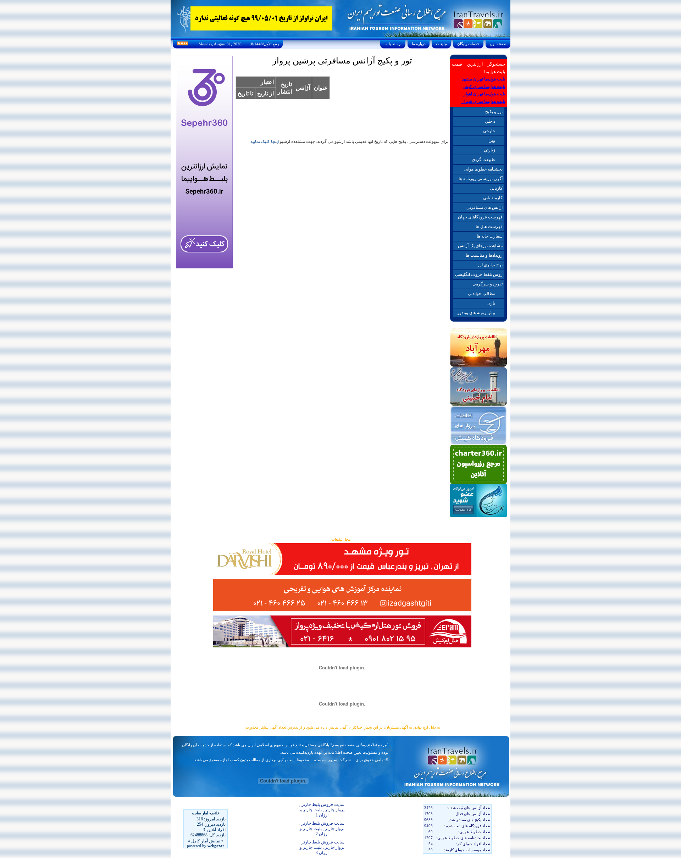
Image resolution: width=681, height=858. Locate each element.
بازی (491, 303)
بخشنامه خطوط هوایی (483, 169)
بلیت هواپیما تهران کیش (484, 86)
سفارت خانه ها (490, 236)
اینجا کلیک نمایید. (264, 141)
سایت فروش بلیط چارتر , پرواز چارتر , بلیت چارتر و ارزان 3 (321, 847)
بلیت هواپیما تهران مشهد (483, 79)
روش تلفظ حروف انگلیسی (479, 274)
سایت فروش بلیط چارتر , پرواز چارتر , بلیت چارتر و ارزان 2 (321, 828)
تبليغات (441, 43)
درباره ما (419, 43)
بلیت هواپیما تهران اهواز (484, 93)
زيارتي (489, 149)
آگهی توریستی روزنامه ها (481, 178)
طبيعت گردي (483, 159)
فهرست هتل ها (489, 226)
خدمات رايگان (468, 43)
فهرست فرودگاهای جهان (480, 216)
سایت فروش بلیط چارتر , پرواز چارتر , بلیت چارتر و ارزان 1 (321, 810)
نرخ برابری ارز (490, 264)
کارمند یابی (493, 197)
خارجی (489, 130)
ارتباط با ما (393, 43)
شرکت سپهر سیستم (332, 759)
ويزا (491, 140)
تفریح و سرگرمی (487, 284)
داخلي (490, 121)
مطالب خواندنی (481, 293)
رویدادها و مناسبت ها (484, 255)
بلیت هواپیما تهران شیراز (483, 101)
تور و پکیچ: (493, 111)
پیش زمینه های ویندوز (476, 312)
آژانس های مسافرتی (484, 207)
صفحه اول (498, 43)
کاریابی (496, 188)
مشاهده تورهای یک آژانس (480, 245)
